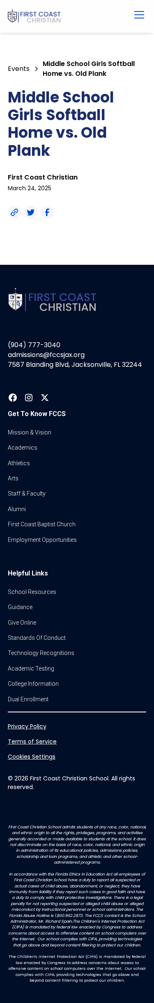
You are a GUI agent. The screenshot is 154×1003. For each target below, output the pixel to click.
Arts (13, 478)
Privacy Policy (27, 726)
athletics (19, 463)
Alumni (17, 509)
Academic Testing (31, 668)
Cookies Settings (31, 757)
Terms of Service (32, 741)
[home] (64, 16)
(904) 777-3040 (34, 345)
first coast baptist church (42, 524)
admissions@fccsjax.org (46, 354)
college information (33, 683)
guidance (20, 607)
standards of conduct (37, 638)
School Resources (32, 592)
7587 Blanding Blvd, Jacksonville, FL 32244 (75, 364)
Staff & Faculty (27, 493)
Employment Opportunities (42, 540)
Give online (22, 622)
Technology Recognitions (41, 653)
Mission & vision (29, 432)
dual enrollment (28, 699)
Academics (22, 447)
